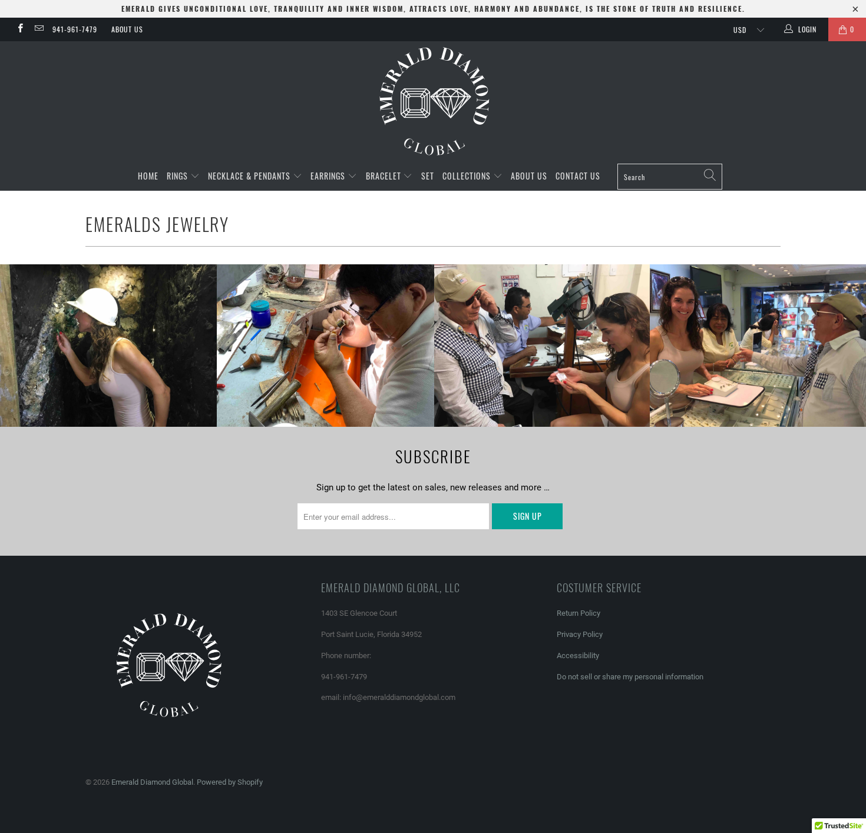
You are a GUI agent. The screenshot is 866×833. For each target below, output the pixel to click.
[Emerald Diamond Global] (433, 101)
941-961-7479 (74, 29)
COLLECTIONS (467, 176)
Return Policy (578, 613)
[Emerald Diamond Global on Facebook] (20, 29)
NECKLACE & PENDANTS (250, 176)
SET (427, 176)
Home (148, 176)
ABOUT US (127, 29)
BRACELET (385, 176)
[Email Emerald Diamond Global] (38, 29)
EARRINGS (329, 176)
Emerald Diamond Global (152, 782)
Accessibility (578, 655)
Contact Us (578, 176)
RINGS (178, 176)
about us (529, 176)
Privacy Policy (580, 634)
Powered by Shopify (230, 782)
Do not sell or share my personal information (630, 676)
